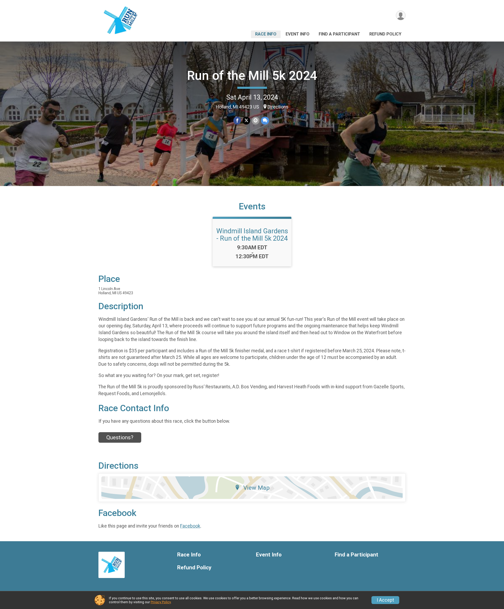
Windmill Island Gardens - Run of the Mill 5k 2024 (252, 234)
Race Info (265, 34)
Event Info (297, 34)
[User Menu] (401, 15)
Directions (277, 107)
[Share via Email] (255, 120)
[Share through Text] (265, 120)
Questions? (119, 437)
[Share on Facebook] (237, 120)
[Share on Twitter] (246, 120)
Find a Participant (339, 34)
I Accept (385, 600)
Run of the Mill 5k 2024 (252, 75)
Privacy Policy (161, 602)
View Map (256, 487)
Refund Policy (385, 34)
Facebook (190, 526)
